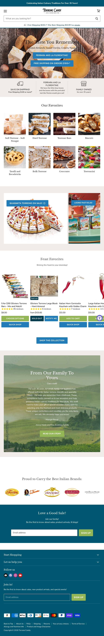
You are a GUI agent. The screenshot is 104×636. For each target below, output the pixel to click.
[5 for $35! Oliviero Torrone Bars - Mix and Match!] (15, 286)
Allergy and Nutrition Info (14, 626)
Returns (47, 624)
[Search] (96, 18)
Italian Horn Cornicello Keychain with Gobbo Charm (72, 305)
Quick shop (15, 324)
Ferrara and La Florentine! (52, 55)
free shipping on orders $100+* (52, 63)
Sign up (86, 532)
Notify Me (51, 318)
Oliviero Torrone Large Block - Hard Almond (44, 305)
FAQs (28, 624)
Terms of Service (78, 624)
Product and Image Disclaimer (39, 626)
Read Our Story (52, 433)
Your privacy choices (61, 624)
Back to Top (8, 624)
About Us (19, 624)
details (77, 25)
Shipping (37, 624)
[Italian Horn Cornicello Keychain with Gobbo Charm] (73, 286)
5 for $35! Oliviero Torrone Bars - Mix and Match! (14, 305)
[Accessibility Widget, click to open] (100, 318)
